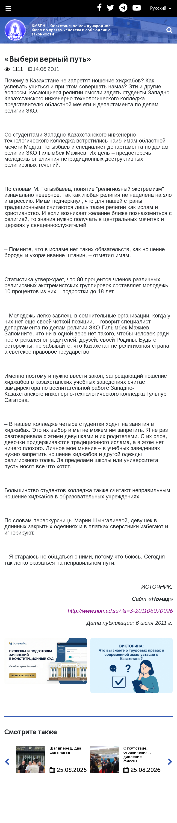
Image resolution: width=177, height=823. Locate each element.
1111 (18, 69)
